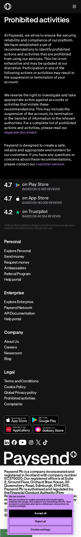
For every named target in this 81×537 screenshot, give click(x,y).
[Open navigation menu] (72, 6)
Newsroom (13, 353)
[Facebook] (14, 442)
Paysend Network (18, 307)
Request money (16, 262)
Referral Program (17, 273)
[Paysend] (7, 6)
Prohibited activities (19, 398)
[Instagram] (31, 442)
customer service (50, 164)
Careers (10, 347)
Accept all (40, 513)
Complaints (13, 404)
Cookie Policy (15, 386)
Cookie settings (40, 529)
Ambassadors (15, 268)
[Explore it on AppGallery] (18, 429)
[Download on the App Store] (16, 420)
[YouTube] (22, 442)
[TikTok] (45, 442)
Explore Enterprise (18, 302)
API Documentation (19, 313)
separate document (20, 132)
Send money (14, 256)
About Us (11, 341)
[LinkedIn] (7, 442)
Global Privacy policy (20, 392)
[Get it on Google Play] (44, 420)
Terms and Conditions (21, 381)
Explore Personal (17, 250)
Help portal (12, 279)
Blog (7, 358)
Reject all (40, 521)
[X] (38, 442)
